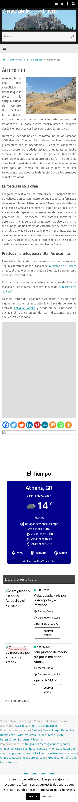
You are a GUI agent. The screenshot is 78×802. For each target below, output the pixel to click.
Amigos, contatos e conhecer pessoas (23, 748)
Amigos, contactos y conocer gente (46, 744)
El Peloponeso (34, 59)
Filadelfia (37, 739)
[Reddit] (21, 424)
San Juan (23, 739)
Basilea (36, 730)
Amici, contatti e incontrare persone (23, 757)
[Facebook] (67, 4)
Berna (46, 730)
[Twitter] (62, 4)
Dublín (42, 735)
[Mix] (52, 424)
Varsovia (30, 735)
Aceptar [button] (33, 796)
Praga (55, 730)
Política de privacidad (44, 726)
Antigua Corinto (24, 308)
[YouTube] (56, 4)
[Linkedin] (29, 424)
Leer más (47, 796)
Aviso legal (21, 726)
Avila (20, 735)
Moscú (52, 735)
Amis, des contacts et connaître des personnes (47, 753)
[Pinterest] (37, 424)
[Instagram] (73, 4)
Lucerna (25, 730)
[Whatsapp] (60, 424)
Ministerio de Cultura (62, 266)
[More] (68, 424)
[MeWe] (44, 424)
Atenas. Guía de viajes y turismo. (30, 11)
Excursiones (15, 59)
